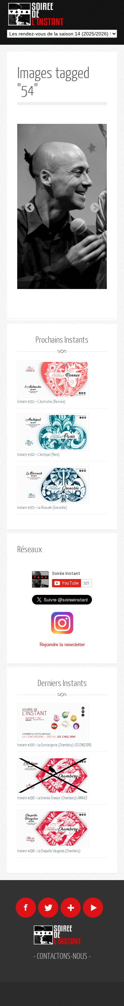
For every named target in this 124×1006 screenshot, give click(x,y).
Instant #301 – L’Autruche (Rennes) (41, 401)
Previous (27, 205)
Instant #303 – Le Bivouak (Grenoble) (42, 507)
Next (93, 205)
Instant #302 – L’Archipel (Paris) (38, 454)
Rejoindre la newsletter (62, 644)
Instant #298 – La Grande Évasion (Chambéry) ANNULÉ (52, 797)
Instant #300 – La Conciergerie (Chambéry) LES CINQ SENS (54, 744)
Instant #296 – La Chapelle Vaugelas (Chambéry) (49, 850)
